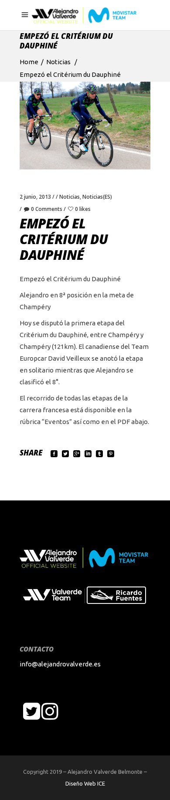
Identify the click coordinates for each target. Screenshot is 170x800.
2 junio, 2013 (35, 196)
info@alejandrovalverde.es (60, 664)
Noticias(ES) (97, 196)
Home (29, 62)
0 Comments (46, 209)
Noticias (58, 62)
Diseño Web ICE (85, 783)
